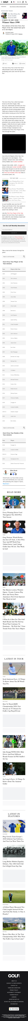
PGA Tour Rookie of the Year (12, 172)
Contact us (14, 985)
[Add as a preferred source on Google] (14, 1009)
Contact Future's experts (14, 983)
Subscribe (19, 2)
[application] (14, 142)
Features (20, 34)
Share (6, 63)
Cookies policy (14, 994)
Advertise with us (14, 999)
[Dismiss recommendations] (26, 11)
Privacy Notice (20, 238)
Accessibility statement (14, 992)
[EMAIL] (16, 474)
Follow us (16, 63)
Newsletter (23, 63)
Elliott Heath (10, 32)
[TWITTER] (11, 474)
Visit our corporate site (19, 1015)
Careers (14, 997)
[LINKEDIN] (13, 474)
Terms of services (18, 236)
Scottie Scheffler (17, 161)
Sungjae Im (21, 165)
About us (14, 981)
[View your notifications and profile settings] (11, 2)
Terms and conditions (14, 987)
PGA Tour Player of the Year (15, 213)
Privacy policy (14, 990)
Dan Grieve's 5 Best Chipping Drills (18, 6)
